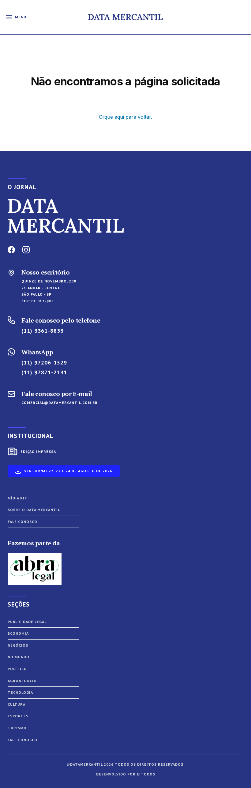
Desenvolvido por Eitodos (125, 774)
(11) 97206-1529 (44, 362)
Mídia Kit (18, 498)
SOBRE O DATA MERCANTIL (34, 509)
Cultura (16, 704)
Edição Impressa (38, 451)
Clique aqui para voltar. (125, 117)
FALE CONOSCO (22, 521)
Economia (18, 633)
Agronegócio (22, 680)
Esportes (18, 716)
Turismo (17, 728)
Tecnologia (20, 692)
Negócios (18, 645)
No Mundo (18, 657)
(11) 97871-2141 (44, 372)
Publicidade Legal (27, 621)
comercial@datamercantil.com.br (59, 402)
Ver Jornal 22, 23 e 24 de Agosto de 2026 (68, 471)
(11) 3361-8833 (42, 330)
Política (17, 669)
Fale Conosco (22, 740)
